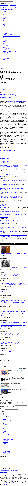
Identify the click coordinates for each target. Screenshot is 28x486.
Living (4, 14)
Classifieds (5, 25)
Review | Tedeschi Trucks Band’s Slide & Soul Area (13, 221)
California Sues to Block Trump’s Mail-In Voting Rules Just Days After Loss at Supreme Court (13, 165)
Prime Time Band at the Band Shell (9, 276)
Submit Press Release (8, 439)
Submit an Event (4, 5)
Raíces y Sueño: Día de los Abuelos (10, 343)
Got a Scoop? (9, 9)
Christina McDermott (11, 192)
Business (2, 231)
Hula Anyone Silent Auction (8, 292)
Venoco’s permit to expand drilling (16, 101)
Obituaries (5, 21)
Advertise (5, 54)
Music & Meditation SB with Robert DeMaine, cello (14, 253)
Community (3, 184)
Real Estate (5, 22)
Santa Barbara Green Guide (10, 51)
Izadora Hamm (13, 208)
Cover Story (6, 434)
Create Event (6, 58)
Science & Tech (4, 208)
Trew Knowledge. (17, 483)
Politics (2, 169)
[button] (14, 372)
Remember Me (5, 411)
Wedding (5, 50)
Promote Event (6, 426)
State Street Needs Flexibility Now (7, 150)
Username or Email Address (7, 406)
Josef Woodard (9, 223)
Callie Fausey (11, 184)
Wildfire (2, 176)
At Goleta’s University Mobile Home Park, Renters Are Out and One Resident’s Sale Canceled (13, 235)
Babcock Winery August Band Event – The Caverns (14, 267)
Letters (2, 68)
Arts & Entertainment (8, 13)
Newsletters (13, 5)
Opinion (5, 17)
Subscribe (3, 9)
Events (4, 18)
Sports (4, 20)
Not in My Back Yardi (4, 158)
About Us (5, 55)
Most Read (5, 162)
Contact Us (6, 56)
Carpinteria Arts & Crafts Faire (8, 351)
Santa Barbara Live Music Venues (11, 36)
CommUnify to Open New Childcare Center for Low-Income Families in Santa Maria (13, 181)
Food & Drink (6, 15)
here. (14, 416)
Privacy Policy (3, 472)
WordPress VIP (5, 484)
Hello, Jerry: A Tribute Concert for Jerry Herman (13, 284)
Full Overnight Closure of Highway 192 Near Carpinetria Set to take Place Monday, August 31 (12, 196)
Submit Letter (6, 452)
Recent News (6, 161)
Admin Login (5, 453)
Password (2, 408)
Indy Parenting (6, 24)
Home (4, 30)
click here (6, 483)
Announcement (4, 200)
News (4, 11)
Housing (2, 192)
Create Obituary (7, 451)
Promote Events (7, 444)
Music (1, 223)
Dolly (1, 155)
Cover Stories (6, 48)
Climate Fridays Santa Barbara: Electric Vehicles (13, 335)
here (13, 402)
